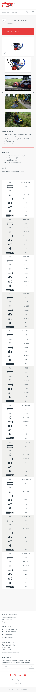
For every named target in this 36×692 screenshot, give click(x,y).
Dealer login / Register (9, 12)
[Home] (4, 20)
